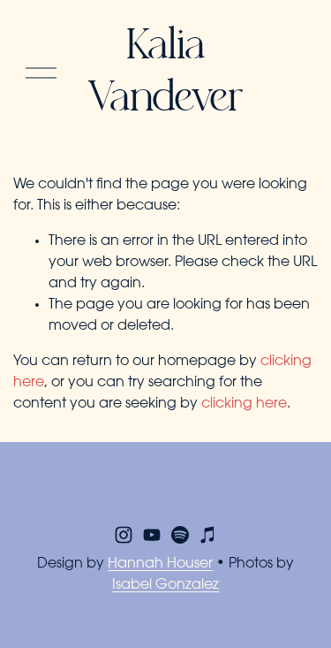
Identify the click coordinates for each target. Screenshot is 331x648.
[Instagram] (123, 535)
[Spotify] (180, 535)
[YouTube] (152, 535)
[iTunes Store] (208, 535)
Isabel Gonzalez (165, 585)
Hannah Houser (160, 564)
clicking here (244, 404)
